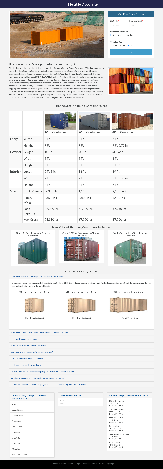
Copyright (110, 463)
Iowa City (16, 438)
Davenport (16, 421)
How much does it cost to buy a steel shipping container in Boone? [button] (39, 332)
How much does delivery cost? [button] (24, 339)
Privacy (94, 463)
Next (131, 52)
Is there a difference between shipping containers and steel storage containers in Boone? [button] (49, 384)
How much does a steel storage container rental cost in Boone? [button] (38, 276)
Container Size (116, 42)
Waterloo (16, 449)
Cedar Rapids (17, 410)
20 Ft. (123, 45)
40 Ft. (132, 45)
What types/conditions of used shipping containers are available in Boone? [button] (43, 371)
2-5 (119, 35)
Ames (14, 404)
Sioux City (16, 443)
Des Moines (17, 426)
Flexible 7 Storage (83, 4)
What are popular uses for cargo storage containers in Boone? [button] (37, 378)
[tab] (81, 276)
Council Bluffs (18, 415)
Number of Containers (119, 32)
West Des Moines (19, 454)
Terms (101, 463)
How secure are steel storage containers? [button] (29, 345)
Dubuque (16, 432)
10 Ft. (115, 45)
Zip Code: (114, 21)
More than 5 (130, 35)
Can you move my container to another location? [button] (32, 352)
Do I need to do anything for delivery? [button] (27, 365)
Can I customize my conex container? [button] (27, 358)
